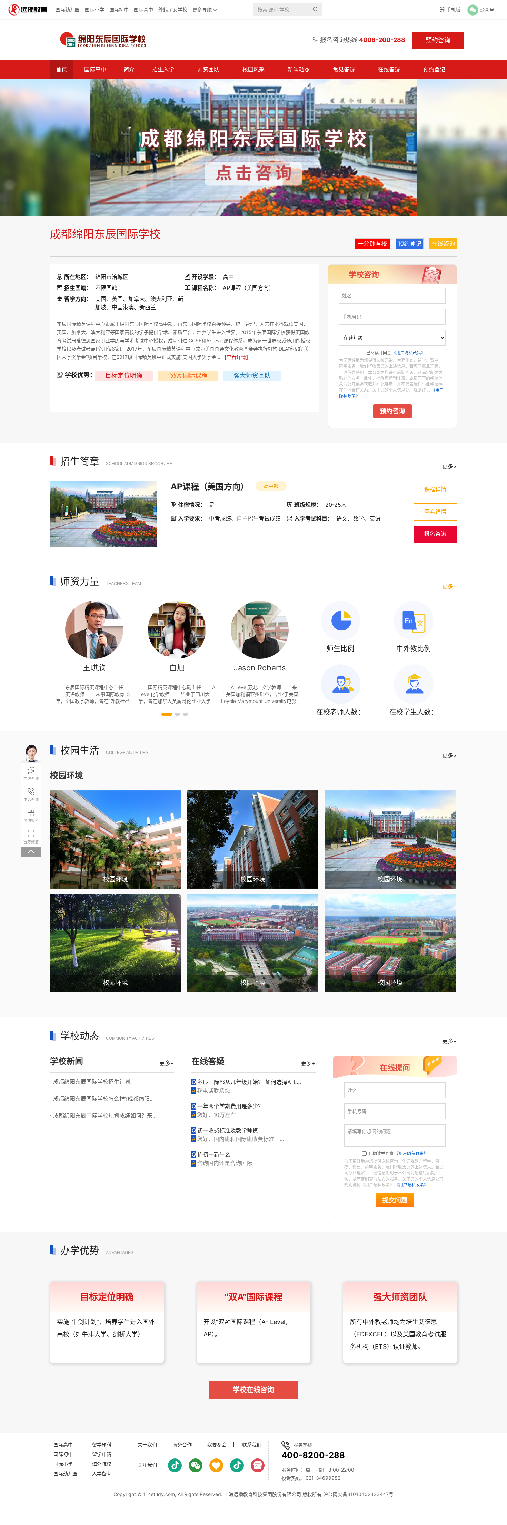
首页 (61, 69)
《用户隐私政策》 (408, 352)
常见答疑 (344, 69)
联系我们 (251, 1444)
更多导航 (202, 9)
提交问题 (394, 1200)
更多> (449, 466)
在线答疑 (389, 69)
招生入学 (163, 69)
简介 (129, 69)
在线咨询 (443, 243)
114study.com (159, 1494)
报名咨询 (435, 534)
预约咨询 (392, 411)
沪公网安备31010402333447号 (358, 1494)
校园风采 (253, 69)
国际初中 (119, 9)
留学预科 (101, 1444)
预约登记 (434, 69)
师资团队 (208, 69)
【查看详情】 (236, 357)
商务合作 (182, 1444)
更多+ (449, 586)
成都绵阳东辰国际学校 (105, 234)
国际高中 (143, 9)
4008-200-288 (382, 39)
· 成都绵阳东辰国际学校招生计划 (90, 1081)
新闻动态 (299, 69)
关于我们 (147, 1444)
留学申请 (101, 1454)
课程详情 (435, 489)
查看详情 (435, 512)
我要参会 (217, 1444)
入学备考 (101, 1473)
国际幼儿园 (68, 9)
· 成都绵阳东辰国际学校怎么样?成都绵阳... (102, 1098)
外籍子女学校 (172, 9)
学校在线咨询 (253, 1390)
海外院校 (101, 1464)
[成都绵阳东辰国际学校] (103, 40)
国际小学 (94, 9)
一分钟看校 (372, 243)
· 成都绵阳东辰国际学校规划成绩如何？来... (103, 1115)
